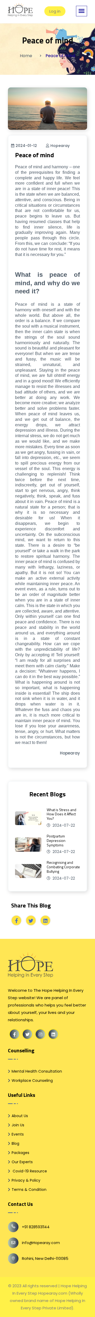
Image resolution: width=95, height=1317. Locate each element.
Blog (15, 1143)
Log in (54, 11)
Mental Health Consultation (37, 1071)
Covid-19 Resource (29, 1171)
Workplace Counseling (32, 1080)
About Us (20, 1115)
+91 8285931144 (36, 1227)
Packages (20, 1152)
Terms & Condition (29, 1189)
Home (26, 56)
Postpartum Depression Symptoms (56, 840)
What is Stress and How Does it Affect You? (61, 814)
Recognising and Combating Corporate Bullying (63, 867)
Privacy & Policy (26, 1180)
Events (18, 1134)
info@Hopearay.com (41, 1242)
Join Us (18, 1125)
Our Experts (22, 1162)
